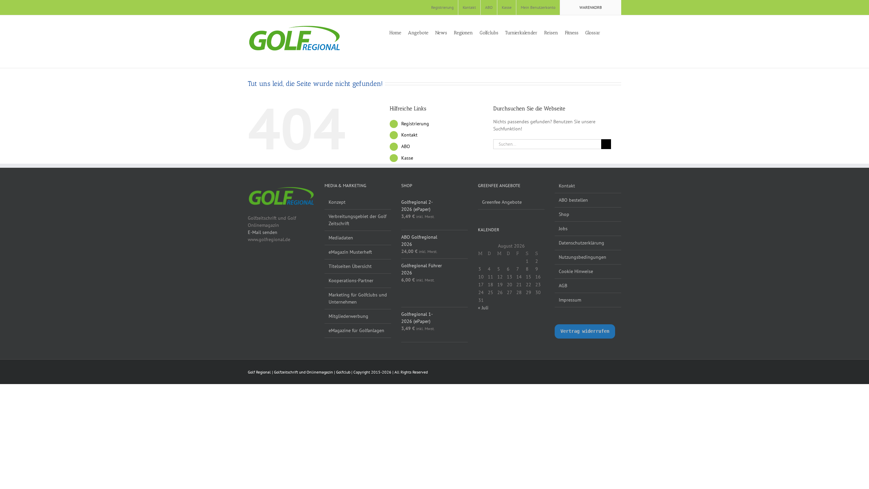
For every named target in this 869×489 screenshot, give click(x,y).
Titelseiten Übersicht (350, 266)
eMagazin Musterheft (350, 252)
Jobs (563, 228)
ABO (405, 146)
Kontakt (409, 135)
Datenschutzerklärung (581, 243)
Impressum (570, 300)
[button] (619, 32)
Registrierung (415, 124)
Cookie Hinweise (576, 271)
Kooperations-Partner (351, 280)
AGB (563, 286)
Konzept (337, 202)
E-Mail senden (262, 232)
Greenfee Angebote (502, 202)
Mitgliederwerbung (348, 316)
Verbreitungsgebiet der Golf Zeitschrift (357, 220)
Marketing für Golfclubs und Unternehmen (358, 298)
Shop (564, 214)
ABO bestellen (573, 200)
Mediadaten (341, 238)
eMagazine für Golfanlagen (356, 330)
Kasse (407, 158)
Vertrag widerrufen (584, 331)
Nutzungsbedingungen (582, 257)
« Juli (483, 308)
